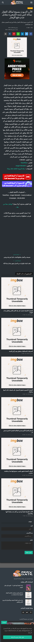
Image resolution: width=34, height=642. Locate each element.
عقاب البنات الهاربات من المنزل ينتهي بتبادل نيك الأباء (17, 263)
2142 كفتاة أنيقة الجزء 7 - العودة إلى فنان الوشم (13, 586)
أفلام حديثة (30, 8)
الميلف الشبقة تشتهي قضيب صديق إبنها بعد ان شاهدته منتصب (18, 472)
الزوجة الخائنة (17, 169)
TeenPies (24, 163)
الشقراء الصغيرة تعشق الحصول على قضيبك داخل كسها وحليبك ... (18, 391)
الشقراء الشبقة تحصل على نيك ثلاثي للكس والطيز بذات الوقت (18, 311)
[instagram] (23, 612)
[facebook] (30, 612)
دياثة (23, 169)
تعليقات (30, 521)
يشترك (4, 622)
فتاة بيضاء (10, 169)
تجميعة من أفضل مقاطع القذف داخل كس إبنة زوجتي (17, 257)
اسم (32, 525)
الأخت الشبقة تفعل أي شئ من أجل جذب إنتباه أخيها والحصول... (19, 512)
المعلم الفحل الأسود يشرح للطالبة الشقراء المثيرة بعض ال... (18, 431)
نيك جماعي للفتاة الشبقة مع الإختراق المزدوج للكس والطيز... (13, 601)
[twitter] (27, 612)
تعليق (31, 540)
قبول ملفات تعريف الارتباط (17, 637)
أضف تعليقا (28, 552)
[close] (32, 626)
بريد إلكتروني (29, 533)
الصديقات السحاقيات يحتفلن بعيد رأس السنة (21, 351)
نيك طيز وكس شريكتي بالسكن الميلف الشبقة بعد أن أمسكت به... (14, 593)
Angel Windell (21, 166)
